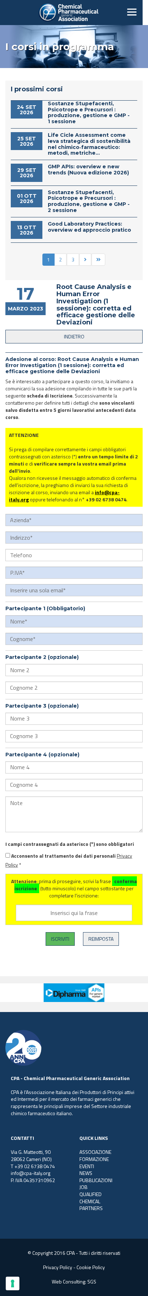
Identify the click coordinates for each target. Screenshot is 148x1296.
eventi (86, 1166)
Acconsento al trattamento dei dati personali (63, 855)
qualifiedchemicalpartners (91, 1201)
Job (83, 1187)
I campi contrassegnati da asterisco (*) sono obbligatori (69, 844)
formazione (94, 1159)
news (85, 1173)
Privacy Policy (57, 1267)
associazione (95, 1152)
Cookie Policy (91, 1267)
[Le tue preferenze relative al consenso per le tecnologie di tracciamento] (12, 1283)
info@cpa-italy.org (30, 1173)
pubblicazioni (95, 1180)
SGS (91, 1281)
